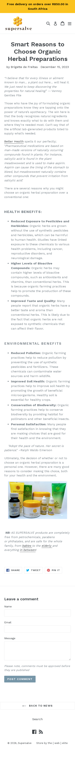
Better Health (14, 141)
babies (26, 545)
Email (7, 622)
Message (9, 638)
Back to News (40, 705)
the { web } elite (58, 743)
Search (37, 719)
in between (28, 550)
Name (8, 606)
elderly (46, 545)
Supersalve (25, 743)
